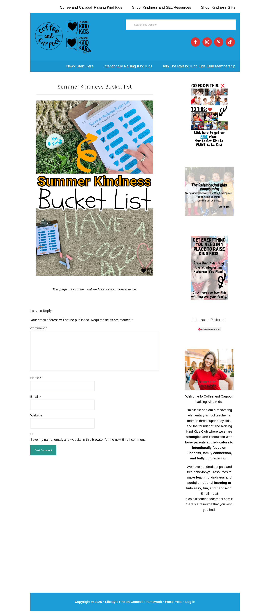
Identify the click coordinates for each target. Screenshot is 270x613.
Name (35, 378)
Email (35, 396)
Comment (38, 328)
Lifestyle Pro (115, 602)
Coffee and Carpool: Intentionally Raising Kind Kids (63, 37)
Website (36, 415)
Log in (190, 602)
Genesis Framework (146, 602)
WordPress (173, 602)
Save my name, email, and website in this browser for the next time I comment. (88, 439)
